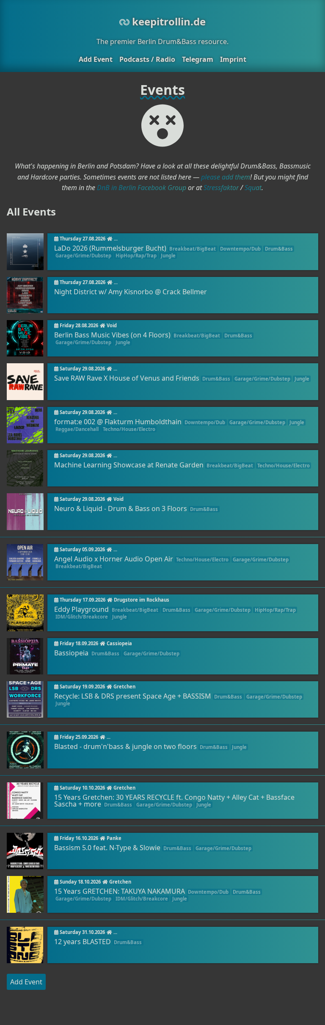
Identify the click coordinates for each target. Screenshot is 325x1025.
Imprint (233, 59)
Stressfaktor (221, 187)
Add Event (96, 59)
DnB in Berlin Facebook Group (141, 187)
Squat (253, 187)
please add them (225, 177)
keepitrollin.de (167, 21)
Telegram (197, 59)
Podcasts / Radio (147, 59)
